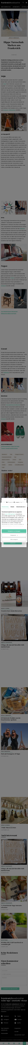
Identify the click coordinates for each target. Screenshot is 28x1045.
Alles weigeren (14, 539)
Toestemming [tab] (5, 506)
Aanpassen (13, 535)
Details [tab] (12, 506)
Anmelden (13, 543)
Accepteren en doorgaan (14, 531)
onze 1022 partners (10, 514)
